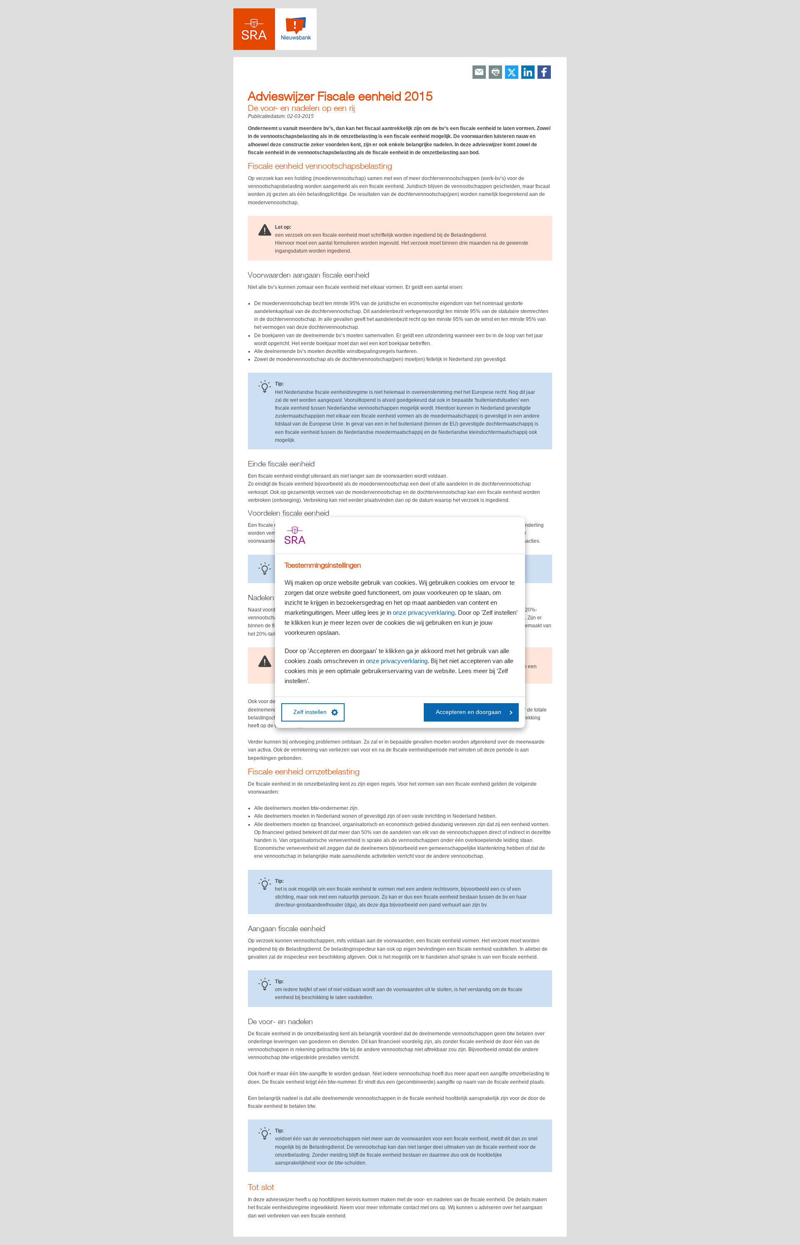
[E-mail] (479, 72)
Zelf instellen (310, 712)
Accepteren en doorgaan (468, 712)
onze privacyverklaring (424, 612)
